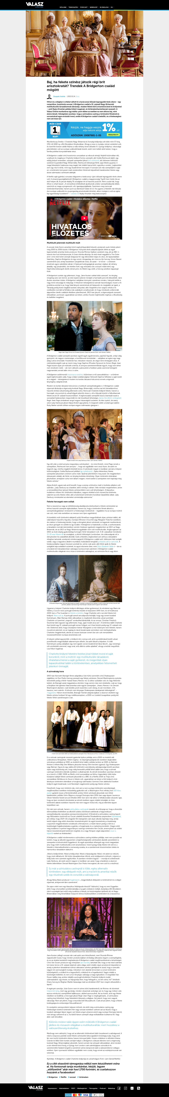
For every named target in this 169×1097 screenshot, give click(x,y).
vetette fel (75, 194)
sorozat (72, 1077)
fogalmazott (75, 880)
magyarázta (51, 693)
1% (112, 7)
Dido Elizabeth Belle (105, 546)
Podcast (84, 7)
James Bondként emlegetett (110, 398)
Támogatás (73, 7)
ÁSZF (73, 1088)
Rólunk (63, 7)
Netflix (62, 1077)
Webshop (93, 7)
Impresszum (52, 1088)
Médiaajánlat (82, 1088)
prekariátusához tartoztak (108, 542)
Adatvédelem (64, 1088)
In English (104, 7)
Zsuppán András (59, 96)
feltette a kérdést (76, 613)
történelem (82, 1077)
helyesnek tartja (53, 991)
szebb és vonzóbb (73, 875)
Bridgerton (52, 1077)
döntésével (116, 816)
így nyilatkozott (86, 471)
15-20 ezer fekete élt (55, 534)
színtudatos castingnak (79, 809)
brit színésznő (93, 160)
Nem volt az (58, 616)
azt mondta (85, 963)
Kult (78, 96)
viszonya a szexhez (75, 375)
